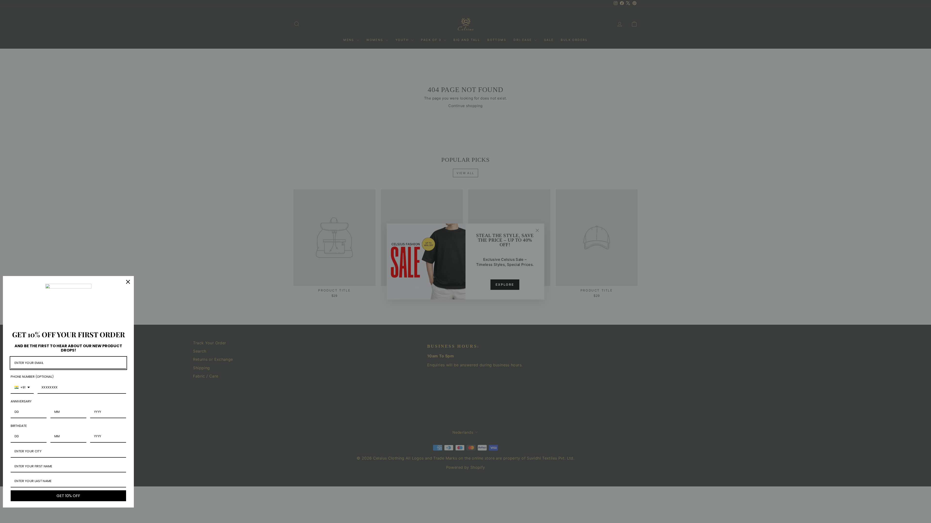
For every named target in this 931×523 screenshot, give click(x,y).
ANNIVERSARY (21, 401)
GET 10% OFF (68, 496)
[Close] (128, 282)
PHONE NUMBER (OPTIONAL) (32, 376)
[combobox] (22, 388)
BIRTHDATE (19, 425)
